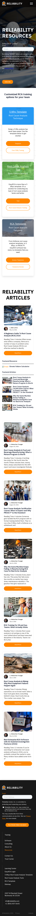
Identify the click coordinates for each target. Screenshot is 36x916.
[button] (31, 3)
